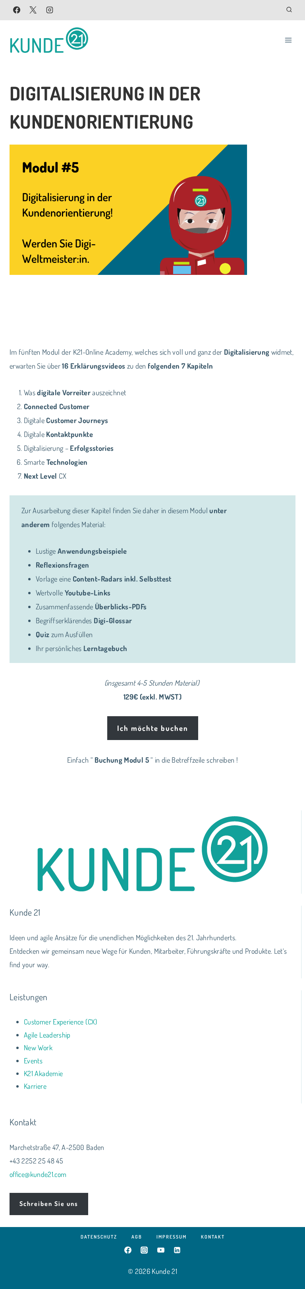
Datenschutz (99, 1237)
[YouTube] (161, 1250)
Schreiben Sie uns (48, 1204)
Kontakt (213, 1237)
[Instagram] (49, 10)
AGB (136, 1237)
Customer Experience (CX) (60, 1021)
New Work (38, 1047)
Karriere (35, 1086)
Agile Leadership (47, 1034)
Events (33, 1060)
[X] (33, 10)
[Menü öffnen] (288, 40)
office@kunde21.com (38, 1174)
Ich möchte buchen (152, 727)
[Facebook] (17, 10)
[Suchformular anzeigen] (289, 10)
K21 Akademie (43, 1073)
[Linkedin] (177, 1250)
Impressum (171, 1237)
